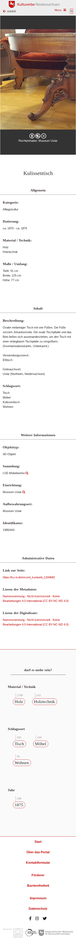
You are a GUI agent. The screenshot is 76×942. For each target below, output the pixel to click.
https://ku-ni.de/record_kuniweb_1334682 (29, 577)
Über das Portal (38, 852)
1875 (19, 804)
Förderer (38, 875)
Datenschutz (38, 908)
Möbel (40, 743)
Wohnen (22, 762)
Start (38, 841)
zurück (11, 11)
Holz (19, 701)
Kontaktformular (38, 862)
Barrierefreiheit (38, 885)
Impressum (38, 898)
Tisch (19, 743)
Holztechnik (44, 701)
